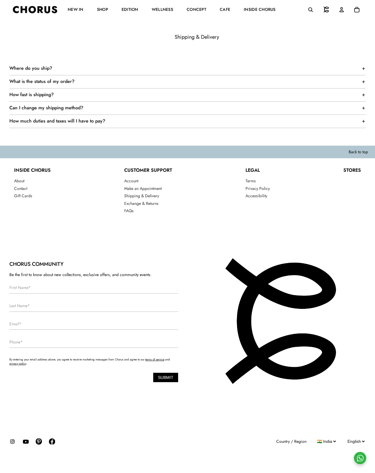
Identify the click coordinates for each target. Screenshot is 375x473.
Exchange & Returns (141, 203)
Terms (251, 181)
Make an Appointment (143, 188)
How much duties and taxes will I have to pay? (57, 121)
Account (131, 181)
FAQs (129, 211)
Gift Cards (23, 196)
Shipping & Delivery (141, 196)
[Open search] (310, 9)
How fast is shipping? (31, 94)
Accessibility (256, 196)
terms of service (154, 359)
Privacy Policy (258, 188)
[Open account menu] (341, 9)
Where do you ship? (30, 68)
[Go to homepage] (326, 9)
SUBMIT (165, 377)
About (19, 181)
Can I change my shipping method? (46, 107)
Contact (20, 188)
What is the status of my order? (41, 81)
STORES (352, 170)
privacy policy (17, 363)
